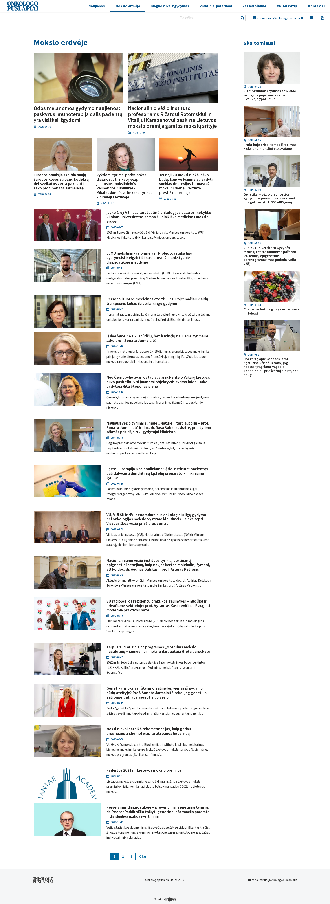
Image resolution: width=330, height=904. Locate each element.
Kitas (143, 856)
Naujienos (96, 6)
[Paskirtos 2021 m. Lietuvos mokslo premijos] (67, 791)
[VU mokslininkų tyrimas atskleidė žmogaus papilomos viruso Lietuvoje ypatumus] (272, 68)
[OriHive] (170, 899)
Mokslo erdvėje (127, 6)
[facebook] (312, 17)
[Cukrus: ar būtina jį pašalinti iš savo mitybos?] (272, 286)
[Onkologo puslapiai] (43, 882)
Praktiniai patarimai (216, 6)
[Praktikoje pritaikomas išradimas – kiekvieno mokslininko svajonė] (272, 121)
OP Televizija (287, 6)
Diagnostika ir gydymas (170, 6)
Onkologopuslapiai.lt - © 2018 (165, 880)
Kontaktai (316, 6)
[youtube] (323, 17)
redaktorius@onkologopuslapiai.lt (280, 18)
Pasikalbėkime (254, 6)
